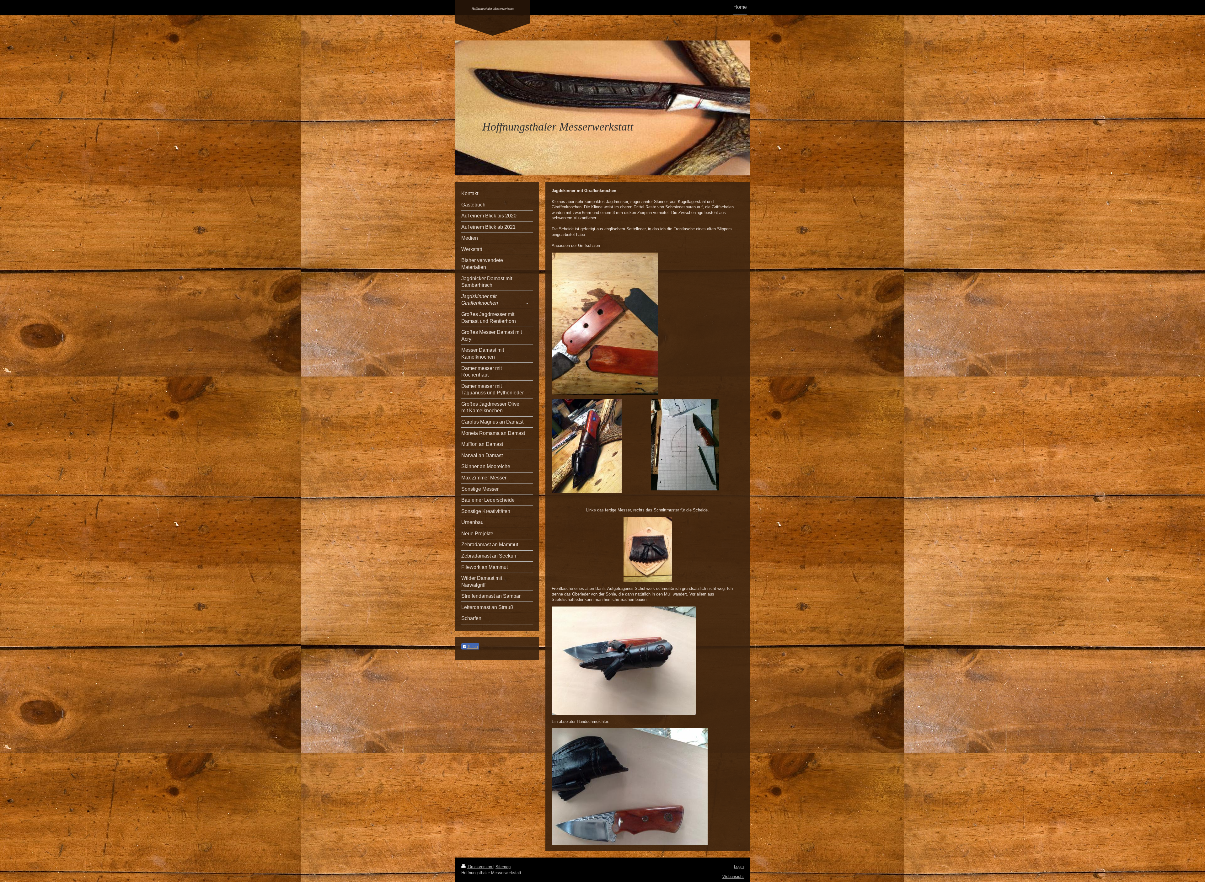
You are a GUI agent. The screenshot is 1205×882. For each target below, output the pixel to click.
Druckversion (480, 866)
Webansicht (733, 876)
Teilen (472, 646)
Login (739, 866)
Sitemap (503, 866)
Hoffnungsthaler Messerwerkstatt (493, 8)
